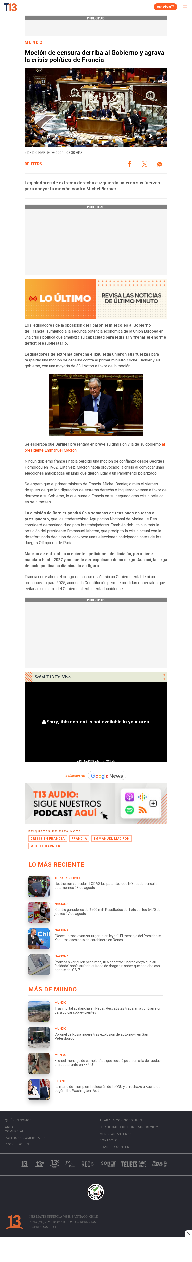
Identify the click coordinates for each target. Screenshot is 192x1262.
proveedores (17, 1144)
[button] (129, 164)
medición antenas (116, 1134)
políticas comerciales (25, 1138)
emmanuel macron (112, 838)
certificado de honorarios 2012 (129, 1127)
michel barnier (45, 846)
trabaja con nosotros (121, 1120)
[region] (96, 1250)
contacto (109, 1140)
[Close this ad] (188, 1233)
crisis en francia (47, 838)
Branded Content (116, 1147)
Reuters (33, 164)
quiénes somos (18, 1120)
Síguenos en (76, 775)
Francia (79, 838)
